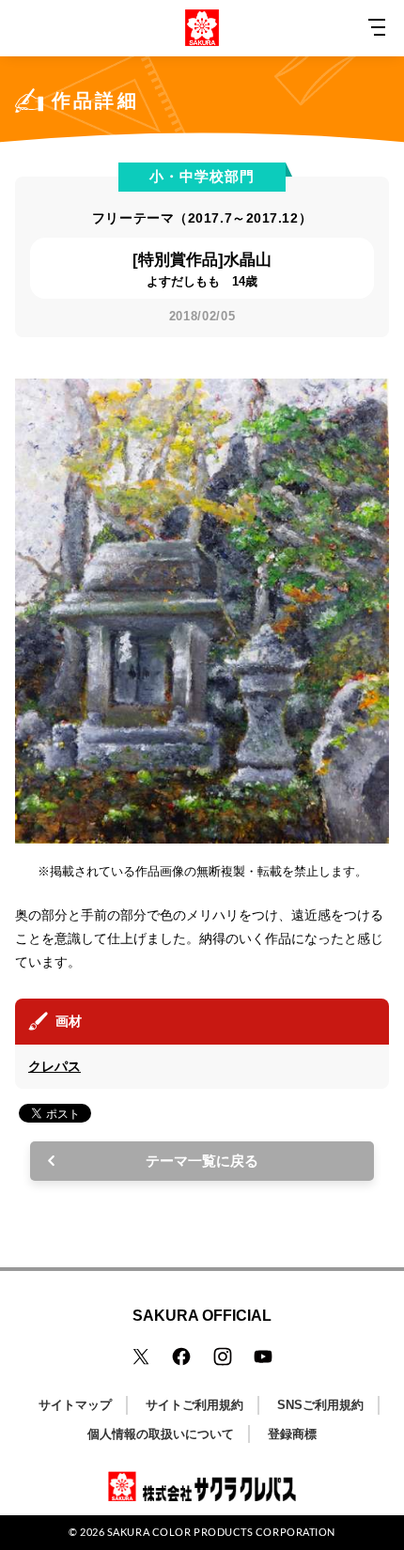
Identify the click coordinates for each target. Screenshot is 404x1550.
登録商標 (292, 1434)
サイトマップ (75, 1405)
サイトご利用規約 (194, 1405)
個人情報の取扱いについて (160, 1434)
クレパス (54, 1066)
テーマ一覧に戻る (202, 1161)
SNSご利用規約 (320, 1405)
